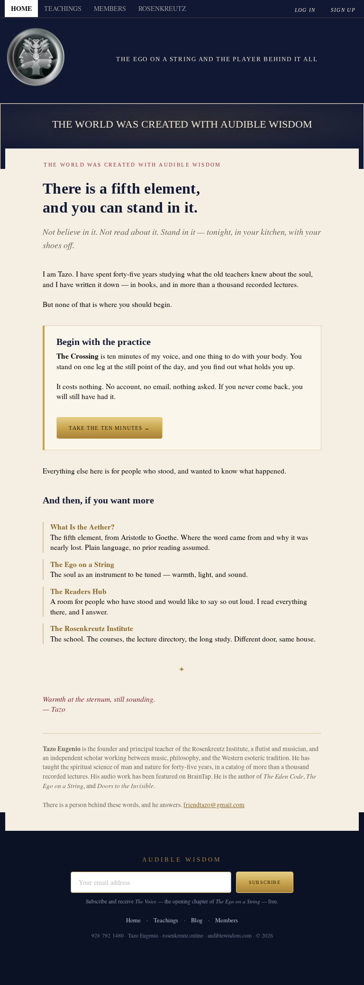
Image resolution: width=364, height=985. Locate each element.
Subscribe (265, 882)
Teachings (166, 920)
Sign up (343, 10)
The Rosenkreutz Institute (91, 628)
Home (133, 920)
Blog (196, 920)
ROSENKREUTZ (162, 8)
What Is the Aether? (82, 526)
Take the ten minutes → (109, 428)
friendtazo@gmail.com (214, 804)
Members (226, 920)
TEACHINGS (63, 8)
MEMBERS (110, 8)
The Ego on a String (82, 564)
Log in (305, 10)
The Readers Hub (78, 591)
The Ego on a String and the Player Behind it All (217, 59)
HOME (21, 8)
